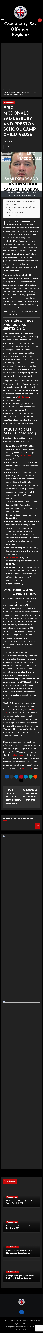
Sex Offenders (13, 557)
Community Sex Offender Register (20, 29)
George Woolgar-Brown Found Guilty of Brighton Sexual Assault (20, 1278)
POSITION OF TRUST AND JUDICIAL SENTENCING (20, 203)
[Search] (37, 826)
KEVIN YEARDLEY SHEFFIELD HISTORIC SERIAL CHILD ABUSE (13, 796)
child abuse (23, 397)
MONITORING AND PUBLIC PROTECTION (16, 214)
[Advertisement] (21, 66)
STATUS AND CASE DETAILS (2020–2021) (21, 208)
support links (27, 768)
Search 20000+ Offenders (18, 819)
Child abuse (25, 456)
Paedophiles (9, 103)
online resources (19, 755)
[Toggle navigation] (2, 20)
